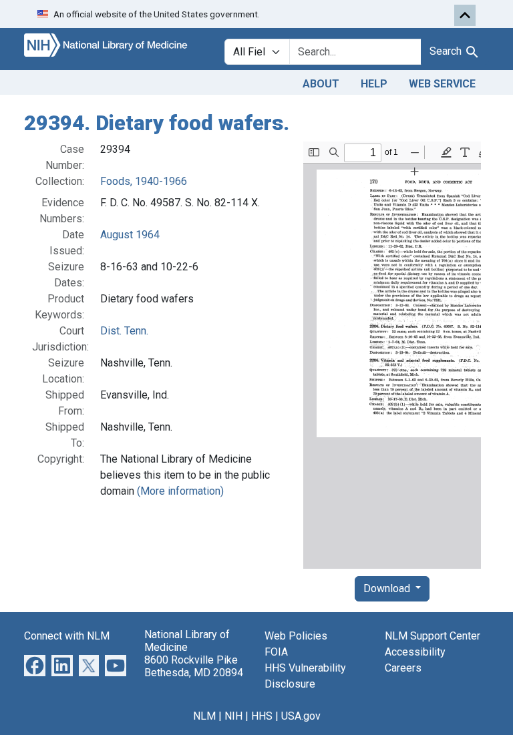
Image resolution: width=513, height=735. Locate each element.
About (321, 83)
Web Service (442, 83)
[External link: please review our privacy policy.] (34, 664)
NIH (233, 716)
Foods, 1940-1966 (143, 181)
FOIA (276, 652)
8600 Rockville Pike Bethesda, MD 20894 (193, 666)
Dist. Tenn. (124, 330)
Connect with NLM (67, 636)
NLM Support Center (432, 636)
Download (388, 588)
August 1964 (130, 234)
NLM (204, 716)
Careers (403, 668)
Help (374, 83)
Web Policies (296, 636)
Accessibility (415, 652)
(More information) (180, 491)
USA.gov (301, 716)
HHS (262, 716)
